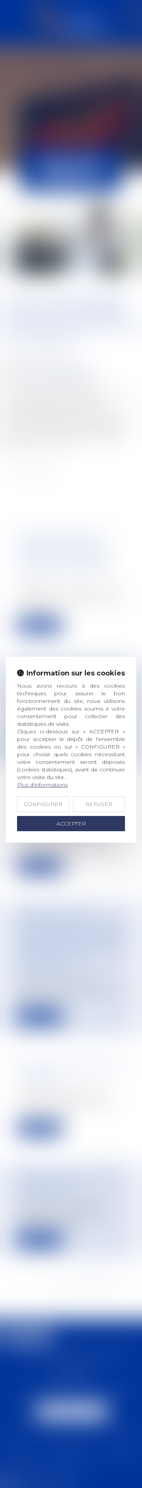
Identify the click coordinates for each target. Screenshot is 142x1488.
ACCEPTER (71, 823)
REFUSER (99, 804)
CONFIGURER (43, 804)
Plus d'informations (42, 784)
